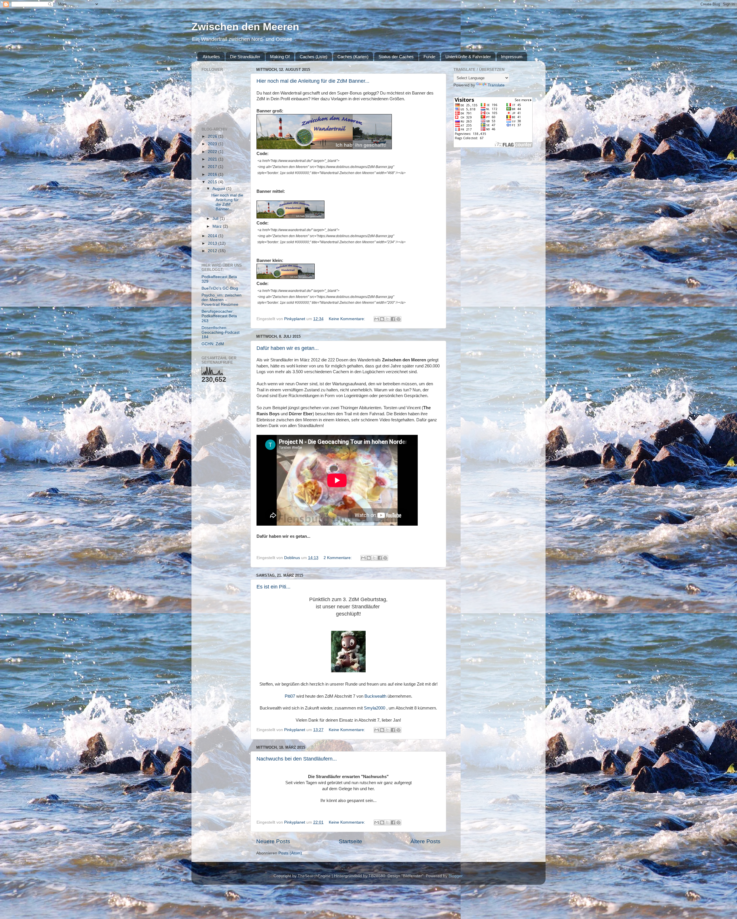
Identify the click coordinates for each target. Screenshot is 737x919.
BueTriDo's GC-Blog (220, 288)
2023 (213, 144)
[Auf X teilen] (387, 319)
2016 (213, 174)
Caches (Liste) (313, 56)
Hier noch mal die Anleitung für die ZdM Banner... (313, 81)
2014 (213, 236)
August (219, 188)
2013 (213, 243)
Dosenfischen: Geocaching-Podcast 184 (221, 332)
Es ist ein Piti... (273, 587)
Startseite (350, 841)
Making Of (280, 56)
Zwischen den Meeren (245, 27)
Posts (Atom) (290, 853)
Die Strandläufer (245, 56)
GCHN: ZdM (213, 344)
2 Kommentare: (338, 558)
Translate (496, 85)
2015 (213, 182)
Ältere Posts (425, 841)
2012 (213, 251)
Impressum (512, 56)
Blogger (455, 876)
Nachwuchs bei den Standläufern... (297, 759)
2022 (213, 152)
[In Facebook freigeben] (393, 319)
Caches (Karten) (352, 56)
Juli (216, 218)
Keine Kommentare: (347, 319)
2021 (213, 159)
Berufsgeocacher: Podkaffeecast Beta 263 (219, 316)
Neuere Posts (273, 841)
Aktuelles (211, 56)
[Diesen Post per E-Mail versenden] (376, 319)
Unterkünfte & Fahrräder (468, 56)
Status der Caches (396, 56)
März (217, 226)
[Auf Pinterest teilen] (398, 319)
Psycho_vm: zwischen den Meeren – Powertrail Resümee (222, 300)
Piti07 (290, 696)
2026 (213, 136)
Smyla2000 (374, 708)
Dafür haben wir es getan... (288, 348)
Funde (429, 56)
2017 (213, 167)
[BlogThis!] (382, 319)
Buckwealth (375, 696)
